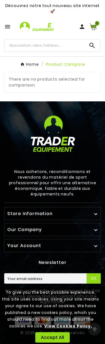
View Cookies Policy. (68, 326)
